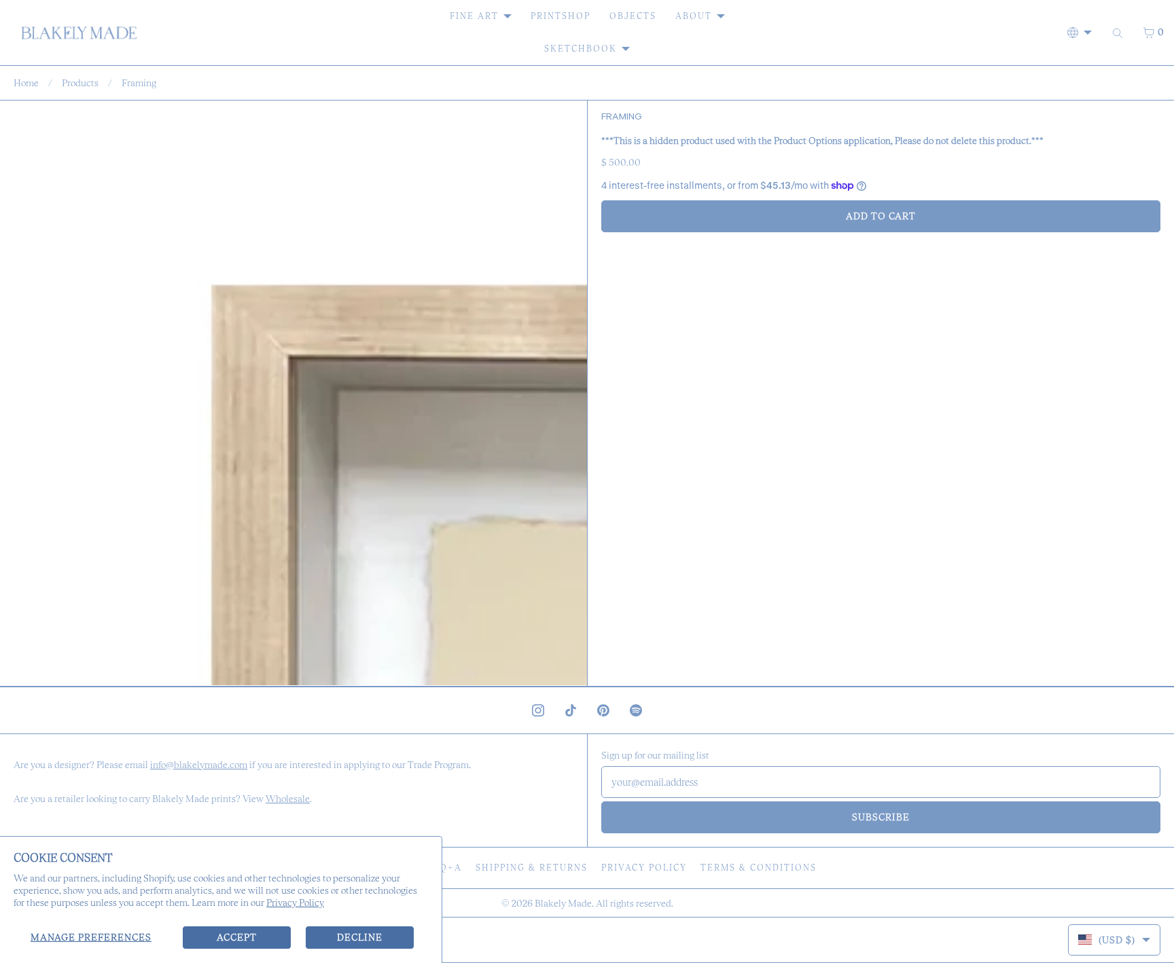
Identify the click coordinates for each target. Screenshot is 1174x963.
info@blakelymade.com (198, 764)
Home (26, 82)
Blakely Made (563, 903)
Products (80, 82)
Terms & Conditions (758, 867)
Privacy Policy (295, 902)
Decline (360, 937)
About (693, 16)
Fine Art (474, 16)
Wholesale (288, 798)
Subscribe (881, 817)
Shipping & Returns (532, 867)
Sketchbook (580, 48)
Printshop (560, 16)
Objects (632, 16)
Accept (237, 937)
